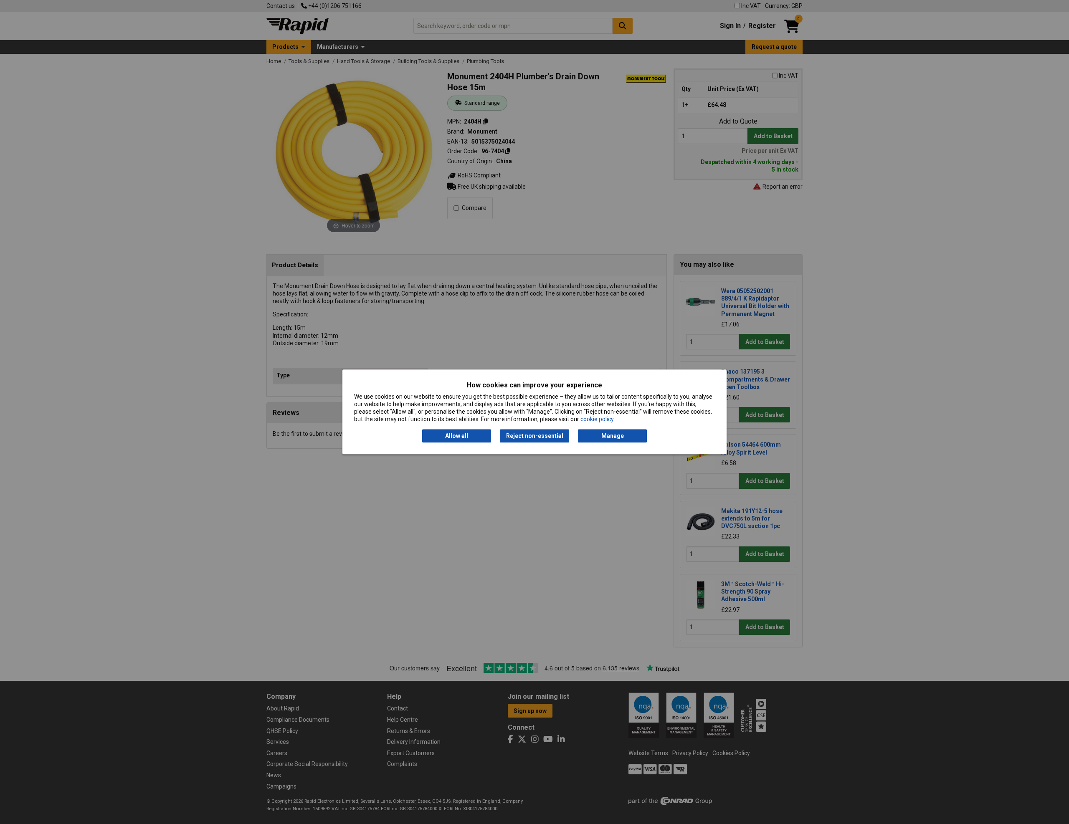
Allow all (456, 435)
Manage (612, 435)
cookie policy (597, 419)
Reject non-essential (534, 435)
